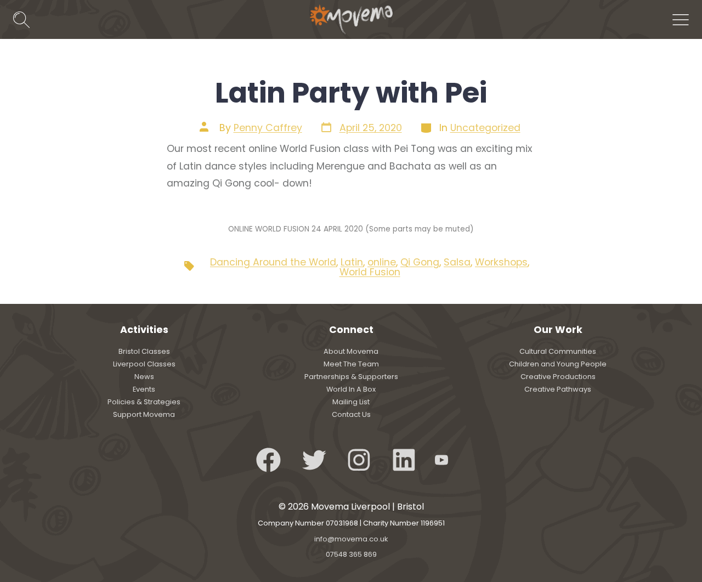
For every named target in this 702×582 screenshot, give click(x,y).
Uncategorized (485, 127)
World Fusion (369, 272)
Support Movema (144, 414)
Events (144, 389)
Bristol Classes (144, 351)
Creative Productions (558, 376)
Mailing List (351, 401)
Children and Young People (558, 364)
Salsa (457, 262)
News (144, 376)
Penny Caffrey (268, 127)
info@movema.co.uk (351, 539)
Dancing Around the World (273, 262)
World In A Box (351, 389)
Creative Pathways (557, 389)
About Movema (351, 351)
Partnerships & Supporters (351, 376)
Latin (352, 262)
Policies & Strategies (143, 401)
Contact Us (351, 414)
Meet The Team (351, 364)
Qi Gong (419, 262)
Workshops (501, 262)
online (381, 262)
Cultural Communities (557, 351)
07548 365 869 (351, 554)
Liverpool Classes (144, 364)
